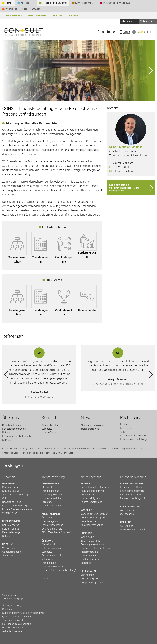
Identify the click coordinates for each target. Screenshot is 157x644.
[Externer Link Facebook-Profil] (98, 32)
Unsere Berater (87, 310)
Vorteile (86, 510)
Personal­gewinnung (116, 3)
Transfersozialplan (52, 498)
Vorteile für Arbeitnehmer (94, 513)
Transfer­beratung (54, 3)
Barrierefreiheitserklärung (133, 435)
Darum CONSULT (11, 490)
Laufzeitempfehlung (91, 501)
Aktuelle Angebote (12, 631)
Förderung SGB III (87, 255)
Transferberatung (53, 477)
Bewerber (8, 483)
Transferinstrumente (13, 620)
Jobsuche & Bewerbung (15, 494)
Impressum (126, 424)
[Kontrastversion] (134, 32)
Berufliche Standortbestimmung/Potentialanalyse (19, 611)
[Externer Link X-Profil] (114, 32)
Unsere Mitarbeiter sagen (15, 505)
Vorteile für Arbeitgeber (93, 517)
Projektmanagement (13, 627)
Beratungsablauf (90, 494)
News (86, 417)
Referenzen (8, 432)
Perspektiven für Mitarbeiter (95, 487)
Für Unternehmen (131, 483)
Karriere (6, 439)
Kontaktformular (50, 432)
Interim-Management (131, 494)
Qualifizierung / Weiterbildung (18, 616)
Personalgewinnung (133, 477)
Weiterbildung (9, 513)
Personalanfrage (11, 532)
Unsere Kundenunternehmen (17, 509)
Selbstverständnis (11, 425)
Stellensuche (127, 513)
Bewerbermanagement (132, 490)
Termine (72, 15)
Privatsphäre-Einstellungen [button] (134, 439)
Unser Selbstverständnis (133, 529)
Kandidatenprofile (64, 259)
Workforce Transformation (23, 9)
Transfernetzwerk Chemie (55, 566)
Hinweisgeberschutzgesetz (16, 436)
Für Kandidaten (130, 506)
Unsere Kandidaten (91, 555)
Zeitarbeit (27, 3)
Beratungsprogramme (92, 490)
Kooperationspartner (92, 582)
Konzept (86, 483)
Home (8, 3)
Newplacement (85, 3)
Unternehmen (13, 15)
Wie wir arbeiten (128, 510)
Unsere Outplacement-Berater (97, 548)
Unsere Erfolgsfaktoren (93, 498)
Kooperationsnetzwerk (14, 428)
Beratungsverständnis (92, 544)
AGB (122, 431)
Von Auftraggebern (91, 578)
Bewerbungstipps (11, 501)
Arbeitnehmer (36, 15)
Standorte (147, 21)
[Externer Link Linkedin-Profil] (108, 32)
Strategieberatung (11, 605)
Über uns (56, 15)
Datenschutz (127, 428)
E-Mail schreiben (123, 171)
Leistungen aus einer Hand (16, 623)
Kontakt (128, 21)
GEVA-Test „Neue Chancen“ (56, 532)
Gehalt (5, 498)
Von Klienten (87, 574)
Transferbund (49, 562)
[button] (151, 70)
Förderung (47, 501)
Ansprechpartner (50, 425)
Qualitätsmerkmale (64, 312)
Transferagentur (40, 259)
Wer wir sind (8, 548)
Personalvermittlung (131, 487)
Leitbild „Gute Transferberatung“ (59, 570)
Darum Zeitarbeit (11, 487)
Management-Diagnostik (133, 498)
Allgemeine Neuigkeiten (93, 425)
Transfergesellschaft (17, 259)
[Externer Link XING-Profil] (103, 32)
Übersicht (47, 487)
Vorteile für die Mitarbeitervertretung (92, 523)
